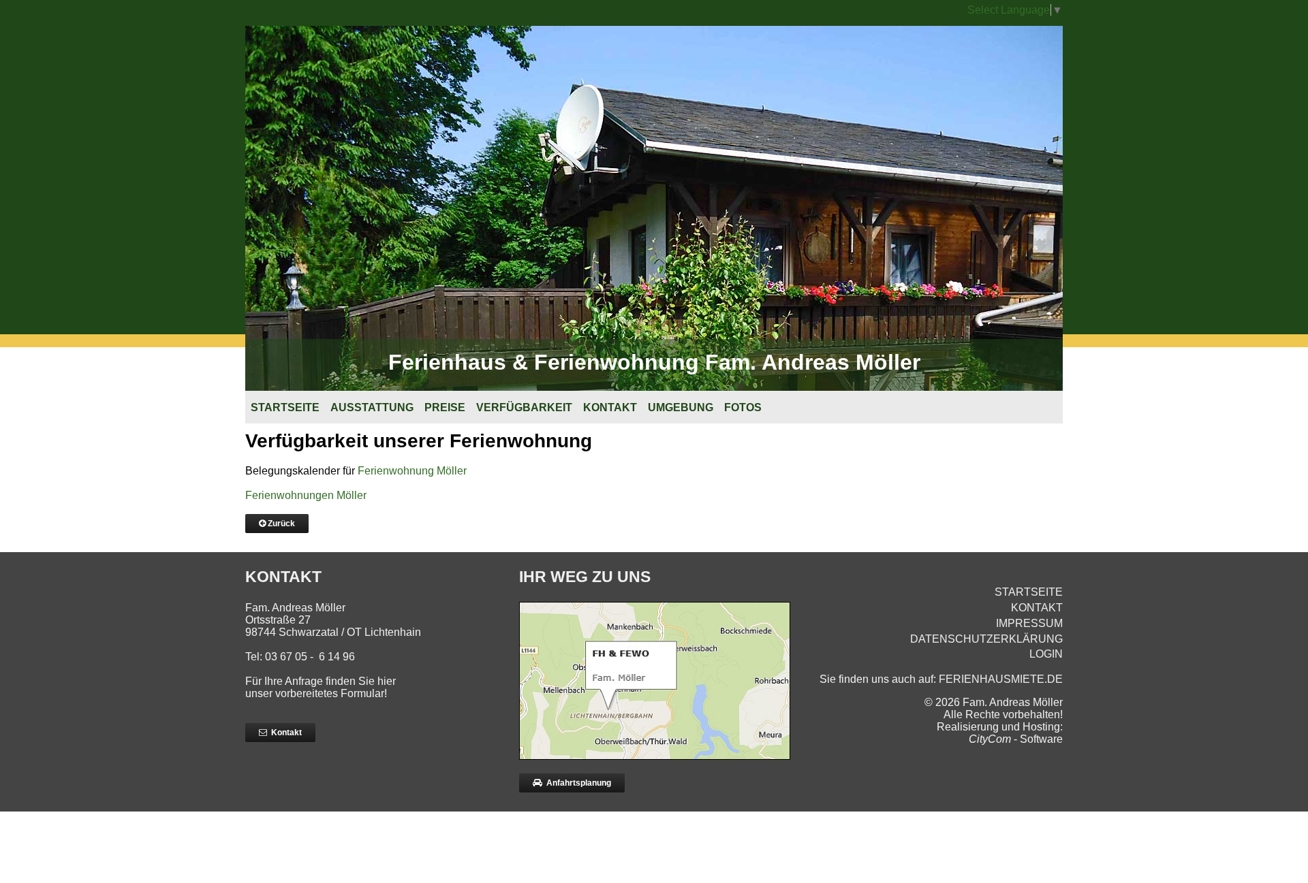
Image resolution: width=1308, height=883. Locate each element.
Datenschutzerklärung (986, 639)
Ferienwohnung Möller (412, 471)
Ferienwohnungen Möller (306, 495)
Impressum (1029, 623)
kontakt (1037, 607)
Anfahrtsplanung (576, 783)
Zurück (280, 523)
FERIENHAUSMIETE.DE (1001, 679)
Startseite (285, 407)
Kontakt (610, 407)
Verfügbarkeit (524, 407)
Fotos (743, 407)
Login (1046, 654)
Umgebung (680, 407)
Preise (444, 407)
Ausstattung (372, 407)
